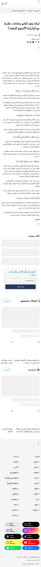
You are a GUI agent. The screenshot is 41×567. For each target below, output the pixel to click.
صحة (36, 478)
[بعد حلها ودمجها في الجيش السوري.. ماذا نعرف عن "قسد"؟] (25, 348)
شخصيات (15, 499)
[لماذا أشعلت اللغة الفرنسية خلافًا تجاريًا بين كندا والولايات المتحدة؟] (25, 417)
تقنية (36, 483)
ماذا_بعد (15, 510)
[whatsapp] (33, 42)
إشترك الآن (20, 286)
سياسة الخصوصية (34, 557)
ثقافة (36, 488)
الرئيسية (36, 10)
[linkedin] (30, 42)
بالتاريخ (16, 494)
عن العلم (25, 557)
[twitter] (36, 42)
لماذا (16, 505)
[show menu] (3, 4)
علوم (36, 504)
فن (37, 499)
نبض (10, 524)
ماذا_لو (16, 516)
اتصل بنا (19, 557)
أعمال (36, 494)
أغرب (16, 467)
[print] (38, 42)
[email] (28, 42)
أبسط (16, 462)
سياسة (30, 10)
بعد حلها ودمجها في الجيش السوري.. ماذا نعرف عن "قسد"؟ (26, 361)
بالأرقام (15, 489)
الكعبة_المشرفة (13, 483)
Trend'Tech (36, 560)
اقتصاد (36, 472)
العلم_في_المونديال (12, 478)
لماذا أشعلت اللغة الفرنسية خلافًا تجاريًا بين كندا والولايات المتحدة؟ (27, 430)
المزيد (7, 301)
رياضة (36, 467)
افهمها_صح (14, 473)
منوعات (35, 510)
